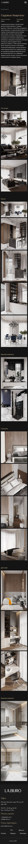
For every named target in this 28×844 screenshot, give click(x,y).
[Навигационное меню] (25, 2)
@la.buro (21, 830)
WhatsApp (23, 833)
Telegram (13, 833)
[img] (13, 790)
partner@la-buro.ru (7, 826)
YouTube (3, 833)
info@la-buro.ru (5, 819)
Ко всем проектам (4, 9)
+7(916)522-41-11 (6, 817)
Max (11, 830)
